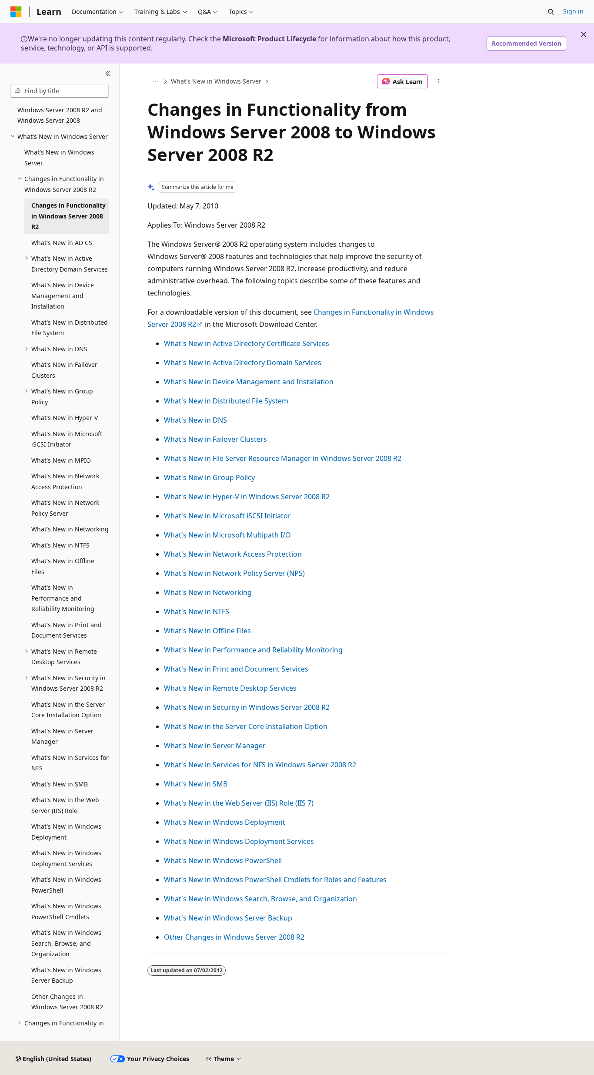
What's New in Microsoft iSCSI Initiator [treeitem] (66, 439)
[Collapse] (108, 74)
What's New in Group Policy (209, 477)
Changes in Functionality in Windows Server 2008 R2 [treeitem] (68, 216)
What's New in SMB (195, 784)
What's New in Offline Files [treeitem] (62, 566)
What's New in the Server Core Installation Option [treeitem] (68, 709)
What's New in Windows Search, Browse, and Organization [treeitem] (66, 943)
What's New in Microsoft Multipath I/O (227, 535)
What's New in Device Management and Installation (249, 381)
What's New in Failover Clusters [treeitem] (64, 370)
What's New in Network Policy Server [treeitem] (65, 507)
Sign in (573, 11)
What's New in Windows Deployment (224, 822)
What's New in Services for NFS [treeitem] (70, 763)
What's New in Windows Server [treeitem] (59, 157)
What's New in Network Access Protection (233, 554)
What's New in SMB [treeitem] (59, 784)
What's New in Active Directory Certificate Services (246, 343)
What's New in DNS (195, 420)
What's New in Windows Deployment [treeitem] (66, 831)
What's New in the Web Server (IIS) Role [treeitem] (65, 805)
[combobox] (59, 91)
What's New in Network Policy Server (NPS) (234, 573)
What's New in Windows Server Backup (228, 918)
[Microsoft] (16, 11)
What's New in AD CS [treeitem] (61, 243)
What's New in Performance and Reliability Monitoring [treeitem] (62, 598)
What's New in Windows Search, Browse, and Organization (260, 899)
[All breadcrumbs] (155, 81)
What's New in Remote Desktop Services (230, 688)
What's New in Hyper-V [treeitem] (64, 417)
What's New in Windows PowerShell (223, 860)
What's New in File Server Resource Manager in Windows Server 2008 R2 (282, 458)
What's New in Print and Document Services (236, 669)
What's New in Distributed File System (226, 401)
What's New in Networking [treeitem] (70, 529)
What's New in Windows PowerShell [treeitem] (66, 884)
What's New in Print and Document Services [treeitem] (66, 630)
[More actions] (439, 81)
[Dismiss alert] (584, 34)
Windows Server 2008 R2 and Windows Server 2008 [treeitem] (59, 115)
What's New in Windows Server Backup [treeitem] (66, 975)
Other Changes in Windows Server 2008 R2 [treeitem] (67, 1001)
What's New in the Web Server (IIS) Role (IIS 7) (239, 803)
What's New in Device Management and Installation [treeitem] (62, 295)
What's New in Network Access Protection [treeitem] (65, 481)
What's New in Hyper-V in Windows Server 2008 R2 (247, 496)
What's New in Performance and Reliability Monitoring (253, 650)
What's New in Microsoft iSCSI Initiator (227, 516)
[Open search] (551, 12)
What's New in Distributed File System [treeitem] (69, 327)
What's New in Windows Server (216, 81)
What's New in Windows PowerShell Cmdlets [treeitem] (66, 911)
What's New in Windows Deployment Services (239, 841)
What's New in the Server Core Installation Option (245, 726)
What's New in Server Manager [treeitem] (62, 736)
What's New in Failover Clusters (215, 439)
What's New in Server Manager (215, 745)
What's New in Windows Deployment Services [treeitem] (66, 858)
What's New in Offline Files (207, 630)
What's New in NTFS (196, 611)
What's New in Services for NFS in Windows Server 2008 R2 (260, 764)
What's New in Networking (208, 592)
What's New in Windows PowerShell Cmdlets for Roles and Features (275, 879)
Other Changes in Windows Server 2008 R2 (234, 937)
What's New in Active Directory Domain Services (242, 362)
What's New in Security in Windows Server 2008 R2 (247, 707)
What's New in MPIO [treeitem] (61, 460)
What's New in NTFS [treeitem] (60, 545)
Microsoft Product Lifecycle (269, 39)
